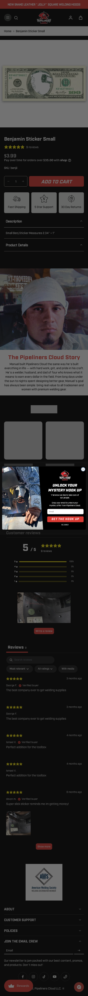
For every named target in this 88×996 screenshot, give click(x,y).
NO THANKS (64, 524)
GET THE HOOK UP (65, 519)
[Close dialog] (83, 469)
